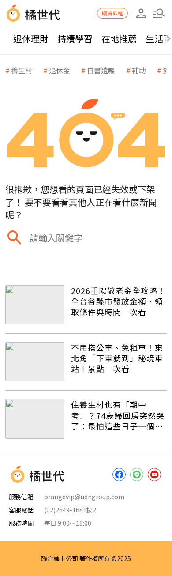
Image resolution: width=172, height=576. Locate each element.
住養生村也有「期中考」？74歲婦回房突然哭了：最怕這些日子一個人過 (118, 415)
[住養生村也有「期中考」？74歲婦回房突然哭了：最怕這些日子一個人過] (34, 418)
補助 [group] (139, 70)
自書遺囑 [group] (101, 70)
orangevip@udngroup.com (84, 496)
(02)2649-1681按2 (70, 509)
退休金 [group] (59, 70)
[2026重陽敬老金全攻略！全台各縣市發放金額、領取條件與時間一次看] (34, 304)
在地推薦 (119, 38)
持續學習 (75, 38)
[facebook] (119, 474)
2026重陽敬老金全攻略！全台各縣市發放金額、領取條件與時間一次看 (118, 301)
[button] (159, 13)
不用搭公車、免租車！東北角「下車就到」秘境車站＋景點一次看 (117, 358)
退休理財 (31, 38)
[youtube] (154, 474)
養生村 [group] (21, 70)
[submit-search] (14, 238)
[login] (141, 13)
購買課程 (112, 13)
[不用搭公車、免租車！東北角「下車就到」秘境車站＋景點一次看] (34, 361)
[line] (137, 474)
